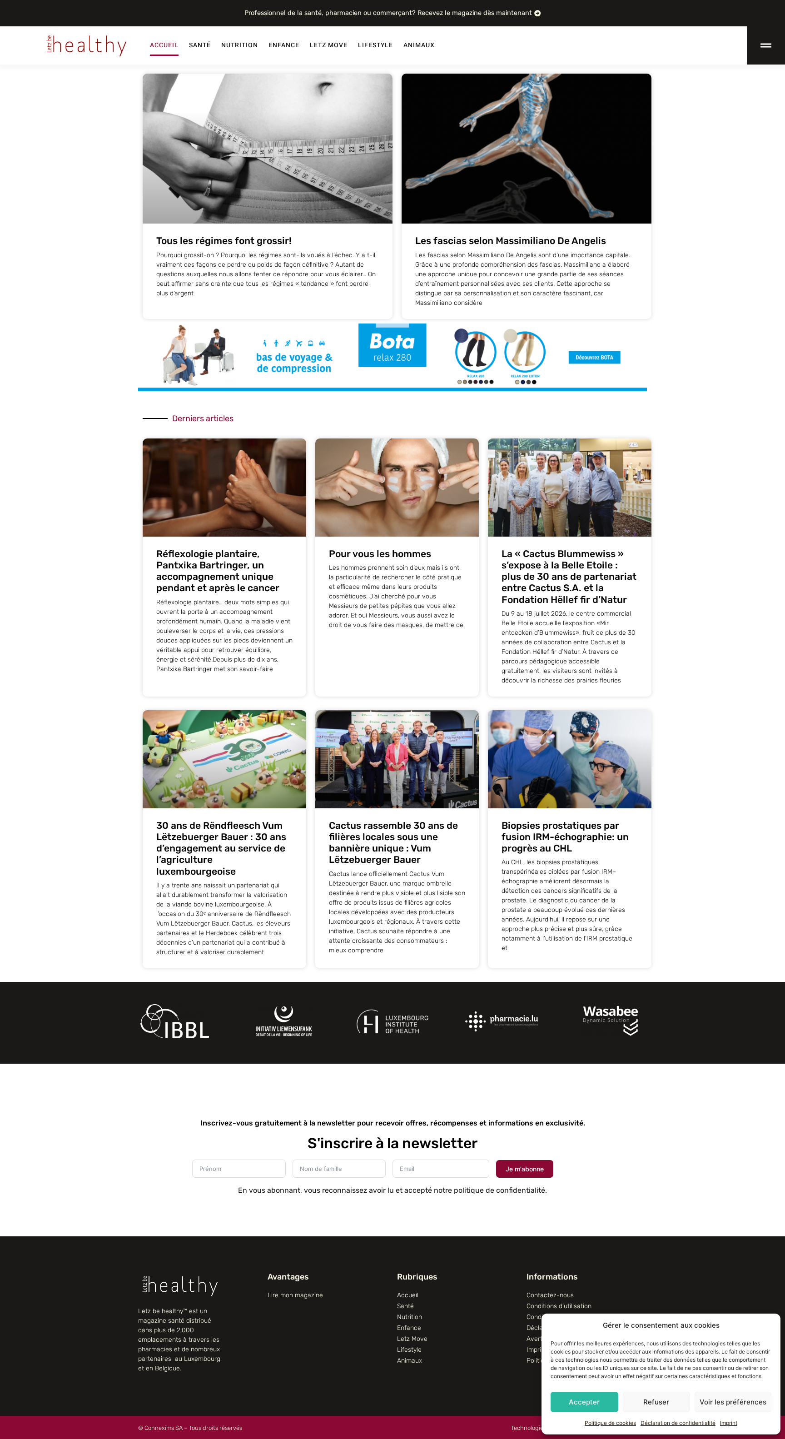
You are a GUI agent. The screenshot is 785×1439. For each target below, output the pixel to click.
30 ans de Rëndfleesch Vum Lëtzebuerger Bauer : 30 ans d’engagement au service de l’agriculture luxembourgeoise (221, 848)
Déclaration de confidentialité (678, 1422)
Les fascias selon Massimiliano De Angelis (510, 240)
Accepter (584, 1402)
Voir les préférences (733, 1402)
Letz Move (329, 45)
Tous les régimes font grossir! (224, 240)
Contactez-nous (550, 1295)
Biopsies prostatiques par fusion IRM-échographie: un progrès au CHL (565, 837)
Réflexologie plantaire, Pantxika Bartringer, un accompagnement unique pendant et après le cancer (217, 571)
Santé (200, 45)
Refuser (656, 1402)
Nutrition (239, 45)
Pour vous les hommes (380, 553)
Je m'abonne (525, 1169)
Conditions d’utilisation (559, 1306)
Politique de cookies (610, 1422)
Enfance (283, 45)
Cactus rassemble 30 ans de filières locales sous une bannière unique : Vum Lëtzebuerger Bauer (393, 843)
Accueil (164, 45)
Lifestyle (375, 45)
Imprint (728, 1422)
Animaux (419, 45)
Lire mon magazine (295, 1295)
